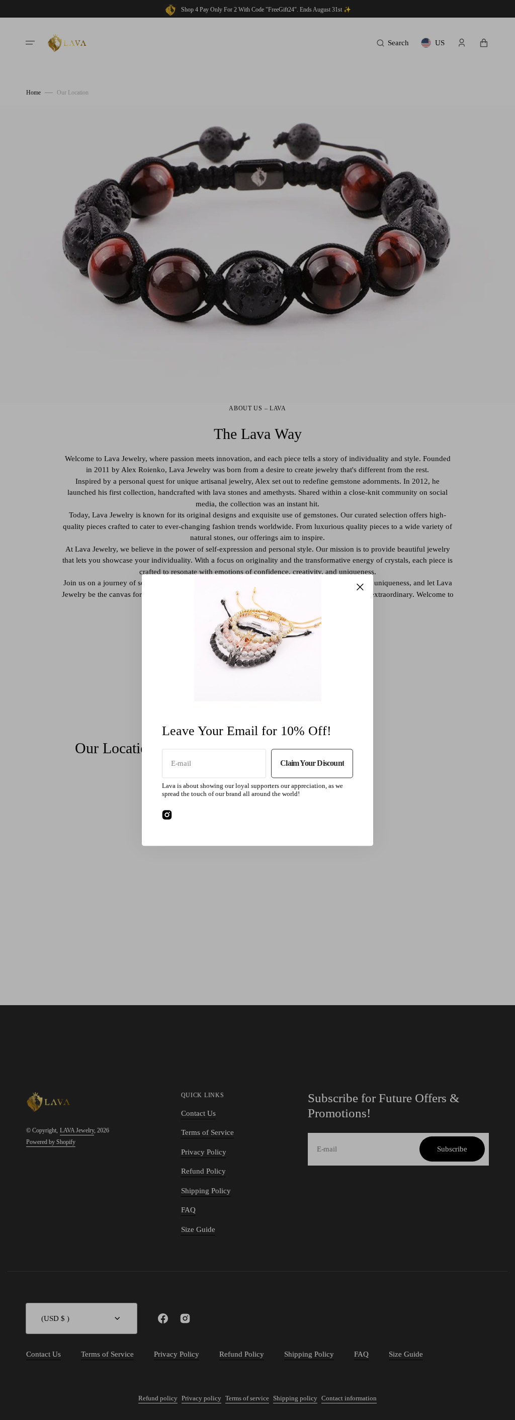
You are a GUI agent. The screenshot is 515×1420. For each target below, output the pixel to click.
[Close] (360, 587)
